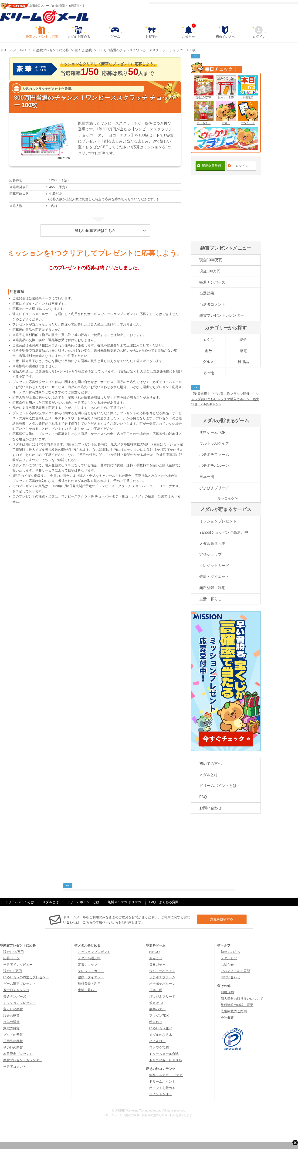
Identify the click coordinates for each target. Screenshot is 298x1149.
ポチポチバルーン (214, 466)
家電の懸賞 (11, 1028)
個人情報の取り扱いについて (242, 998)
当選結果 (206, 293)
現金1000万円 (211, 260)
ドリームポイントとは (218, 786)
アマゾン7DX (159, 1015)
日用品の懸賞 (13, 1041)
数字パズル (157, 1009)
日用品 (243, 362)
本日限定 (248, 97)
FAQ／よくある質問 (164, 902)
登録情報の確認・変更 (237, 1005)
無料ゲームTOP (212, 432)
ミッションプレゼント (218, 521)
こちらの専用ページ (97, 922)
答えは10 (156, 1003)
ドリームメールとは (19, 902)
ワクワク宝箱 (159, 1047)
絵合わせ (155, 1022)
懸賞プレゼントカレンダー (221, 315)
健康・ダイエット (214, 577)
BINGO (154, 952)
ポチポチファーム (214, 455)
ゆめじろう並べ (160, 1028)
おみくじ (155, 958)
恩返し (226, 123)
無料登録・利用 (212, 588)
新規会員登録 (211, 166)
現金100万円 (204, 97)
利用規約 (227, 992)
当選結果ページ (40, 298)
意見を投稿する (221, 919)
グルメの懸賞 (13, 1035)
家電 (243, 351)
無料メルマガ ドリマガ (124, 902)
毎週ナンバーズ (212, 282)
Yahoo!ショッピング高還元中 (223, 532)
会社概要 (227, 1018)
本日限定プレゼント (18, 1054)
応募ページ (11, 958)
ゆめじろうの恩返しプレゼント (26, 977)
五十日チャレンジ (16, 990)
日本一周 (206, 477)
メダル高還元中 (212, 544)
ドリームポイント (162, 1081)
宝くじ (208, 340)
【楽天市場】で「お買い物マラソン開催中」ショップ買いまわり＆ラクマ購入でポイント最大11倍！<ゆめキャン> (225, 399)
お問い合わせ (210, 808)
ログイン (259, 36)
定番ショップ (210, 554)
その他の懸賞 (13, 1047)
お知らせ (188, 32)
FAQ (203, 797)
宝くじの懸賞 (13, 1009)
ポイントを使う (160, 1094)
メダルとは (208, 775)
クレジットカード (214, 566)
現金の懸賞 (11, 1015)
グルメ (208, 362)
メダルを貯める (78, 36)
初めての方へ (225, 36)
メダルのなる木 (160, 1035)
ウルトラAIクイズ (214, 443)
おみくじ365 (226, 97)
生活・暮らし (210, 599)
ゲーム (115, 36)
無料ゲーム (157, 945)
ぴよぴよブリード (214, 488)
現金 (243, 340)
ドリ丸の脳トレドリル (165, 1060)
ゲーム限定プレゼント (19, 984)
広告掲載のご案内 (234, 1011)
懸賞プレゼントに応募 (42, 36)
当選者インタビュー (18, 964)
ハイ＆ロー (157, 1041)
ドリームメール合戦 (164, 1054)
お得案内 (152, 36)
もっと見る (226, 498)
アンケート (248, 123)
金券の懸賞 (11, 1022)
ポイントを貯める (162, 1088)
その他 (208, 373)
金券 (208, 351)
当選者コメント (212, 304)
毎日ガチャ (204, 123)
